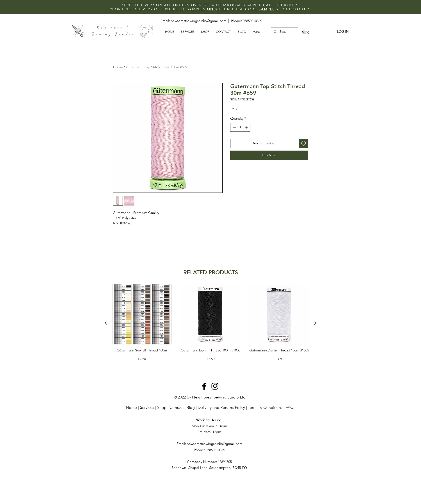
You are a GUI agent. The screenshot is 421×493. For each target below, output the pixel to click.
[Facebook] (204, 386)
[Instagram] (214, 386)
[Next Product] (315, 323)
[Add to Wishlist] (303, 143)
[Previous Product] (105, 323)
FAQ (290, 407)
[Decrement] (234, 127)
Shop (161, 407)
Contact (176, 407)
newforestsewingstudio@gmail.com (199, 21)
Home (118, 67)
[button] (307, 31)
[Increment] (247, 127)
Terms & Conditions (265, 407)
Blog (191, 407)
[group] (210, 323)
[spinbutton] (240, 127)
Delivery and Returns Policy (221, 407)
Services (147, 407)
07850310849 (252, 21)
